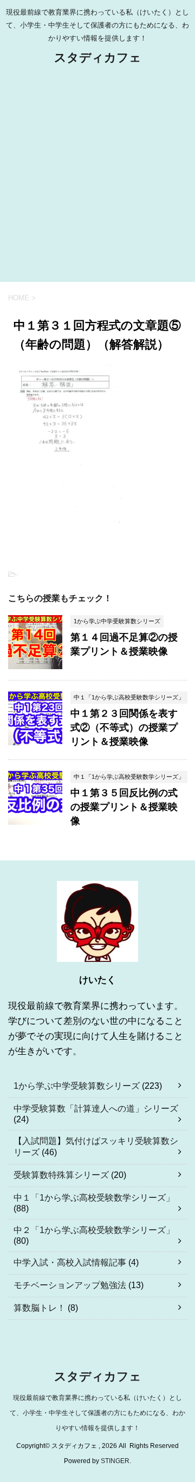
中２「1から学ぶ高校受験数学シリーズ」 (94, 1230)
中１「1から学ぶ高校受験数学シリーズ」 (94, 1197)
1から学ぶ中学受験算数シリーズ (77, 1085)
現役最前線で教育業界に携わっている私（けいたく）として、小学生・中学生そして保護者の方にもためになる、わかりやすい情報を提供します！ (97, 1413)
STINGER (115, 1461)
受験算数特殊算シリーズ (61, 1175)
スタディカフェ (97, 57)
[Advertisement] (97, 179)
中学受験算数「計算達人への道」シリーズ (96, 1108)
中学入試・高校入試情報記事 (70, 1262)
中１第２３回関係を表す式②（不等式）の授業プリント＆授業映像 (124, 727)
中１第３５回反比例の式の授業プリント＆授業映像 (124, 806)
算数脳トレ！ (40, 1307)
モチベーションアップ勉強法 (70, 1285)
